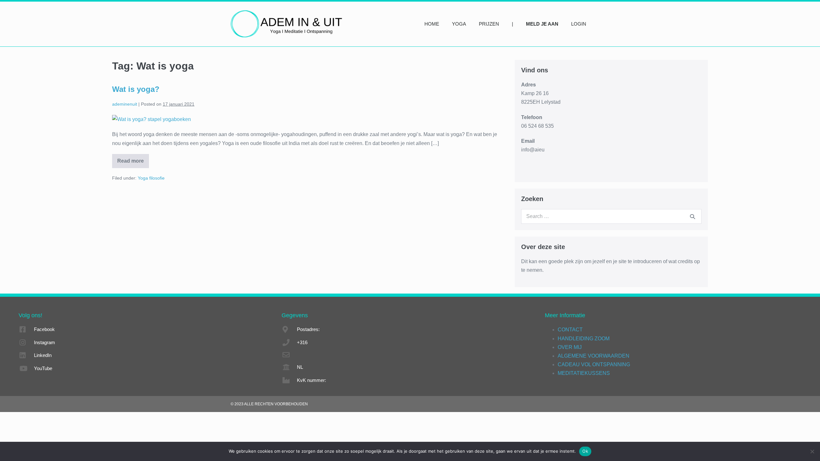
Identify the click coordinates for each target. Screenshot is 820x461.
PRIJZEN (489, 24)
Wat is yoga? (136, 89)
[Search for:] (611, 216)
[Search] (692, 216)
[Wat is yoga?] (151, 119)
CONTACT (570, 329)
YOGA (459, 24)
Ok (585, 451)
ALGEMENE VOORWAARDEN (593, 356)
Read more (131, 159)
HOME (431, 24)
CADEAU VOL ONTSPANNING (594, 364)
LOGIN (578, 24)
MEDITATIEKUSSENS (584, 373)
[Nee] (812, 451)
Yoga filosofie (151, 178)
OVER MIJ (570, 347)
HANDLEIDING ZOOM (584, 338)
